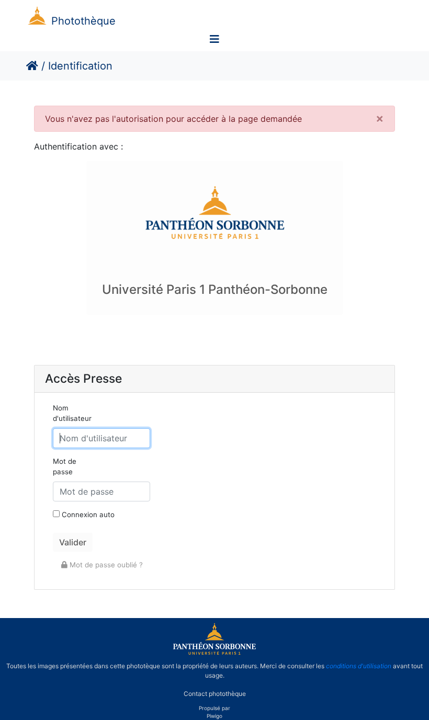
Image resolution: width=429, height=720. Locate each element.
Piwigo (214, 716)
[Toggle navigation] (214, 39)
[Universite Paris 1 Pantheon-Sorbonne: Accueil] (214, 652)
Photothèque (83, 21)
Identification (80, 66)
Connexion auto (87, 514)
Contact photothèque (215, 693)
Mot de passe (64, 466)
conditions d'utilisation (358, 666)
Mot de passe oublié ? (105, 565)
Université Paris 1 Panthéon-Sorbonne (215, 289)
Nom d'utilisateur (72, 413)
